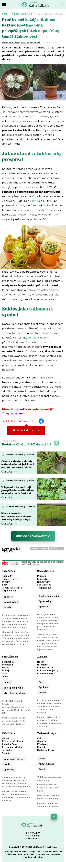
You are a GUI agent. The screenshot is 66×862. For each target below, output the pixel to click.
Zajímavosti (9, 590)
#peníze (43, 606)
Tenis (5, 676)
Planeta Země (10, 744)
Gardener (17, 413)
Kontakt (33, 833)
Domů (5, 14)
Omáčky (41, 741)
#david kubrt (11, 602)
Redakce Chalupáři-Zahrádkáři (21, 42)
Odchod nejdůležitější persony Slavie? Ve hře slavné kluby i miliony (14, 721)
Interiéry (42, 664)
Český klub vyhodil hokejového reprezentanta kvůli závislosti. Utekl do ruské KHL (16, 707)
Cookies (33, 838)
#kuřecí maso (46, 764)
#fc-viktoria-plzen (14, 693)
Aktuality (7, 576)
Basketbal (8, 662)
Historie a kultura (12, 741)
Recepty (42, 747)
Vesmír (6, 753)
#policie (8, 597)
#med (42, 769)
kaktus (34, 200)
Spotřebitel (44, 584)
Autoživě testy (10, 579)
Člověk (5, 738)
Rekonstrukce (45, 667)
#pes (41, 682)
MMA (5, 673)
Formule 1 (7, 664)
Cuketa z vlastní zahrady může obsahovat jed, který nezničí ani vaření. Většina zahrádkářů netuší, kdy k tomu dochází (17, 467)
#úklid (42, 692)
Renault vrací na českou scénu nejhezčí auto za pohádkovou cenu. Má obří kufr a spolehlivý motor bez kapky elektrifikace (16, 621)
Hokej (5, 670)
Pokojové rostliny (22, 14)
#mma (7, 682)
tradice (44, 549)
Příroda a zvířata (12, 747)
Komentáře (43, 579)
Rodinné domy (45, 673)
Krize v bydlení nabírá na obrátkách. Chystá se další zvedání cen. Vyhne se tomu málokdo (49, 706)
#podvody (9, 769)
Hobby (40, 662)
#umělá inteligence (14, 759)
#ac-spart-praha (13, 687)
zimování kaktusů (53, 549)
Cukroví (41, 738)
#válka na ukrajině (49, 596)
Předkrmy (42, 744)
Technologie (44, 588)
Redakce (33, 836)
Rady (4, 584)
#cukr (42, 758)
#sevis (7, 607)
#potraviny (45, 601)
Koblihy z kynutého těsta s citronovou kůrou (47, 788)
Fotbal (5, 667)
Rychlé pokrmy (45, 750)
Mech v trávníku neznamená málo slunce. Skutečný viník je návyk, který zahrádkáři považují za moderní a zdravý (17, 519)
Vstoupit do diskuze (27, 430)
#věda (7, 764)
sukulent (33, 337)
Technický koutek (12, 588)
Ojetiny (6, 582)
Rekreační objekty (47, 670)
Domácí (41, 576)
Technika (7, 750)
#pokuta (43, 687)
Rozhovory (43, 582)
